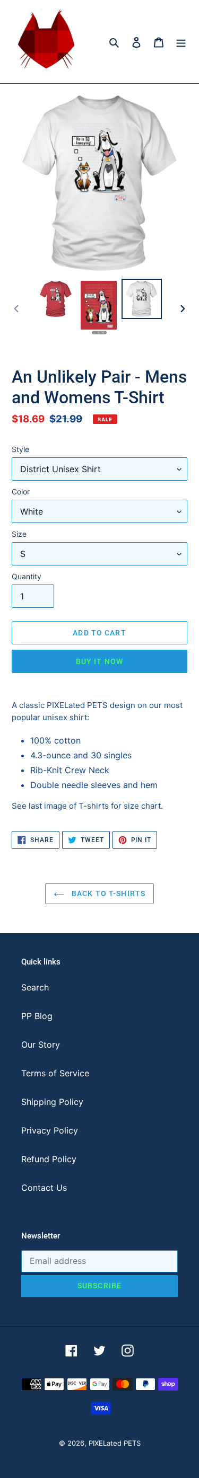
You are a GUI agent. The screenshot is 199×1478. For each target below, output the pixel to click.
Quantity (26, 576)
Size (19, 533)
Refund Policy (48, 1159)
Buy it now (99, 661)
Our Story (40, 1044)
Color (21, 491)
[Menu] (181, 41)
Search (35, 987)
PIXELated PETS (115, 1443)
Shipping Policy (52, 1101)
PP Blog (37, 1016)
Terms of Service (55, 1073)
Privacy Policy (49, 1130)
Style (20, 449)
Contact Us (44, 1187)
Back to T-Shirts (107, 893)
